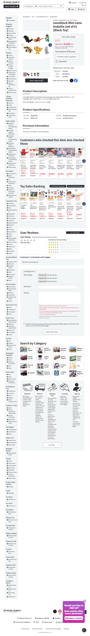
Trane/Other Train (11, 116)
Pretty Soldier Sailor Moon (12, 239)
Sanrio (10, 234)
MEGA (10, 272)
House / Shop (12, 379)
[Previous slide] (23, 45)
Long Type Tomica (11, 58)
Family (10, 357)
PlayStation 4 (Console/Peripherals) (12, 159)
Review (26, 293)
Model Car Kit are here (12, 544)
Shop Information (37, 629)
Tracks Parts (11, 463)
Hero (9, 208)
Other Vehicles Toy (12, 110)
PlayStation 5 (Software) (12, 155)
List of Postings (74, 232)
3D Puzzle (11, 264)
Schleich (10, 343)
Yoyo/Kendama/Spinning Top (12, 321)
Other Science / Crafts (12, 422)
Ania (9, 341)
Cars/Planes (11, 76)
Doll (9, 374)
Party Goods (11, 445)
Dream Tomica (12, 70)
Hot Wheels (11, 113)
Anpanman (11, 251)
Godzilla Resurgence (69, 115)
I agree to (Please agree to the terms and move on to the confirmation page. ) (52, 325)
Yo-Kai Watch (12, 218)
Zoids (10, 227)
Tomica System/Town (12, 89)
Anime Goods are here (12, 576)
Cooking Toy (11, 391)
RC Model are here (12, 513)
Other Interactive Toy (12, 400)
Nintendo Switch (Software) (11, 144)
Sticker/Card (11, 432)
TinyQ (10, 105)
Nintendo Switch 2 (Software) (11, 132)
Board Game (11, 287)
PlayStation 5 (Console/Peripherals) (12, 150)
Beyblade (11, 324)
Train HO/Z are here (12, 560)
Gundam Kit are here (11, 528)
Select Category (10, 6)
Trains (10, 461)
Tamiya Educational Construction (12, 411)
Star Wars (11, 81)
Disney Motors (12, 79)
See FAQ (51, 445)
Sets (9, 366)
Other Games (12, 167)
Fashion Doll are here (11, 568)
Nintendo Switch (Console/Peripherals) (12, 138)
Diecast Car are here (12, 520)
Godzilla (10, 35)
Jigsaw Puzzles (12, 262)
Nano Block (11, 270)
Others (10, 253)
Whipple (10, 398)
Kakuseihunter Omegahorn (12, 42)
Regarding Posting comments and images (44, 237)
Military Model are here (12, 536)
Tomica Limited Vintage (10, 66)
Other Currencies (69, 46)
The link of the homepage (53, 629)
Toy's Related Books (12, 454)
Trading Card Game (12, 298)
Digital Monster (12, 223)
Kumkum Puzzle (10, 277)
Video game (11, 312)
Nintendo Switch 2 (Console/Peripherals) (12, 125)
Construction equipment (12, 182)
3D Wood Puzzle (10, 267)
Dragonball (11, 214)
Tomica (10, 55)
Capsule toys (12, 440)
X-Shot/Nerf (11, 332)
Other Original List (12, 48)
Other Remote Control (12, 196)
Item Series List (11, 593)
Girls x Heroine (12, 242)
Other (10, 280)
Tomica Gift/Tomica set (11, 84)
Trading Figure (12, 429)
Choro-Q (10, 103)
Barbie (10, 249)
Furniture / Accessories (11, 362)
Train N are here (11, 552)
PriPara (10, 244)
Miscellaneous (12, 442)
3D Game (10, 293)
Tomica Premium (11, 62)
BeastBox (11, 225)
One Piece (11, 216)
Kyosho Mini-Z (12, 173)
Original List (11, 596)
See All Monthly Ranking (75, 186)
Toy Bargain (11, 20)
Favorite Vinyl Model (12, 346)
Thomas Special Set (11, 475)
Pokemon (11, 29)
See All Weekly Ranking (57, 186)
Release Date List (12, 586)
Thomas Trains (12, 472)
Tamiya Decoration (11, 416)
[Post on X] (71, 80)
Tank (9, 185)
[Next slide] (50, 45)
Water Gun (11, 330)
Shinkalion (11, 470)
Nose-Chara (11, 274)
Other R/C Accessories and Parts (11, 191)
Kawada (65, 71)
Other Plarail (12, 478)
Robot (10, 307)
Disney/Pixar (11, 232)
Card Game (11, 295)
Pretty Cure (11, 45)
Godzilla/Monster (12, 210)
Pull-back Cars (12, 107)
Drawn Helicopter (11, 176)
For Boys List (12, 499)
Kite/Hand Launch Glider (12, 327)
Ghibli (10, 236)
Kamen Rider (12, 33)
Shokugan (11, 493)
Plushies (10, 487)
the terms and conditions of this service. (45, 324)
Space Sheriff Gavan (12, 38)
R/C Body (11, 188)
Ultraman (11, 31)
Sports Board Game (12, 289)
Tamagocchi (11, 309)
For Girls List (11, 506)
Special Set (11, 468)
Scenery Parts (12, 465)
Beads (10, 395)
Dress (10, 368)
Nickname (27, 286)
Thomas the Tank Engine (11, 73)
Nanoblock (66, 74)
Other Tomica (12, 92)
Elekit (10, 408)
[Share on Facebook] (76, 80)
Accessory (11, 393)
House (10, 360)
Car (9, 179)
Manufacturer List (12, 589)
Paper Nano (11, 419)
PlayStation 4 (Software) (12, 164)
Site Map (66, 629)
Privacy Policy (25, 629)
